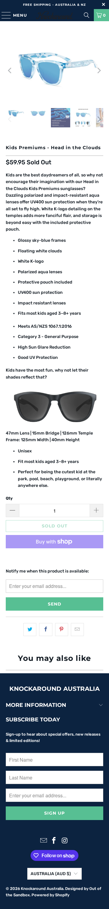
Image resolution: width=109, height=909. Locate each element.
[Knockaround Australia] (54, 15)
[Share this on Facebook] (45, 629)
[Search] (86, 15)
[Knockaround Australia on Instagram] (64, 841)
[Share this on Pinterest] (61, 629)
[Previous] (10, 70)
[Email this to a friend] (77, 629)
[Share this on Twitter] (29, 629)
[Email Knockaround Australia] (43, 841)
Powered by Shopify (50, 895)
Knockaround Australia (42, 888)
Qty (9, 498)
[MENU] (3, 15)
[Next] (99, 70)
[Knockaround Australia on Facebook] (54, 841)
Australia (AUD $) (51, 873)
